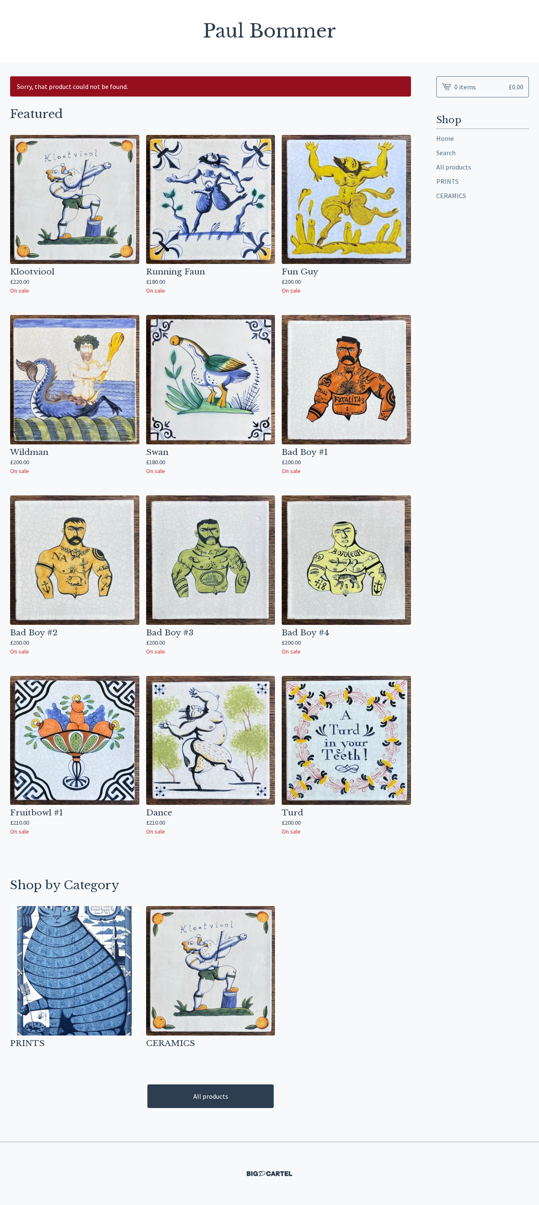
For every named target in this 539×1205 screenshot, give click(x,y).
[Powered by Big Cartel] (269, 1173)
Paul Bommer (269, 31)
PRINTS (447, 181)
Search (446, 152)
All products (210, 1096)
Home (445, 138)
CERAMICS (451, 195)
